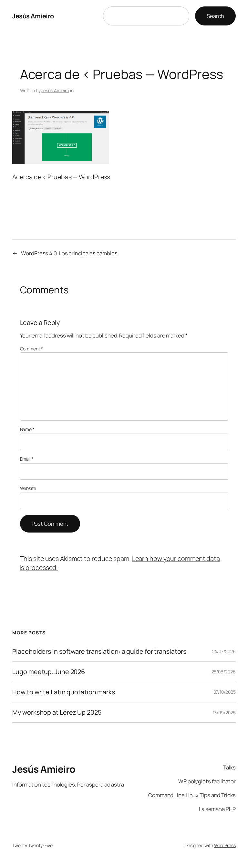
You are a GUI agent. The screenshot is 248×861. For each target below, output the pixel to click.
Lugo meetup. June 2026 (48, 671)
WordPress (225, 845)
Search (215, 16)
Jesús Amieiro (33, 16)
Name (27, 429)
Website (28, 488)
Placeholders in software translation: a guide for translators (99, 651)
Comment (31, 349)
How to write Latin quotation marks (63, 692)
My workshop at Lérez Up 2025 (56, 712)
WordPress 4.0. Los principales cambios (69, 253)
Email (27, 459)
